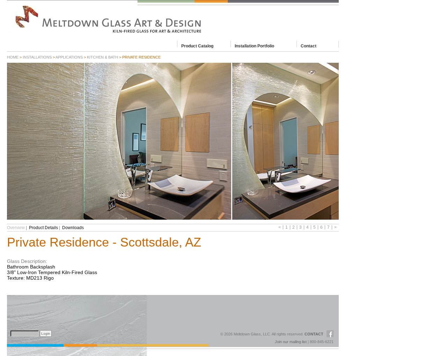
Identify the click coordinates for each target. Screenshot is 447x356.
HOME (13, 57)
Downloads (73, 227)
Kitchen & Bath (102, 57)
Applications (69, 57)
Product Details (43, 227)
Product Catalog (197, 46)
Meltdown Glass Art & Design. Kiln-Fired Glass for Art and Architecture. (173, 19)
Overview (16, 227)
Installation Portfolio (254, 46)
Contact (308, 46)
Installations (37, 57)
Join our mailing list (291, 342)
